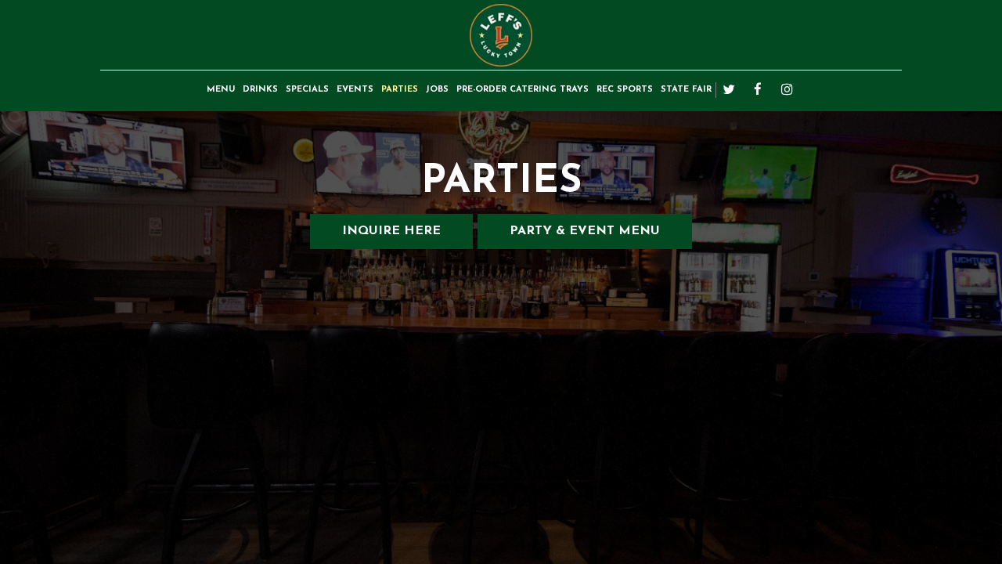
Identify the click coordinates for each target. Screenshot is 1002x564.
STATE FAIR (686, 89)
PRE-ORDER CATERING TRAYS (522, 89)
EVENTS (355, 89)
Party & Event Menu (585, 231)
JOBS (437, 89)
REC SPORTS (625, 89)
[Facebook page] (757, 89)
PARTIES (399, 89)
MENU (221, 89)
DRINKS (260, 89)
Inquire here (375, 237)
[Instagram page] (786, 89)
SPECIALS (307, 89)
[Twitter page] (728, 89)
